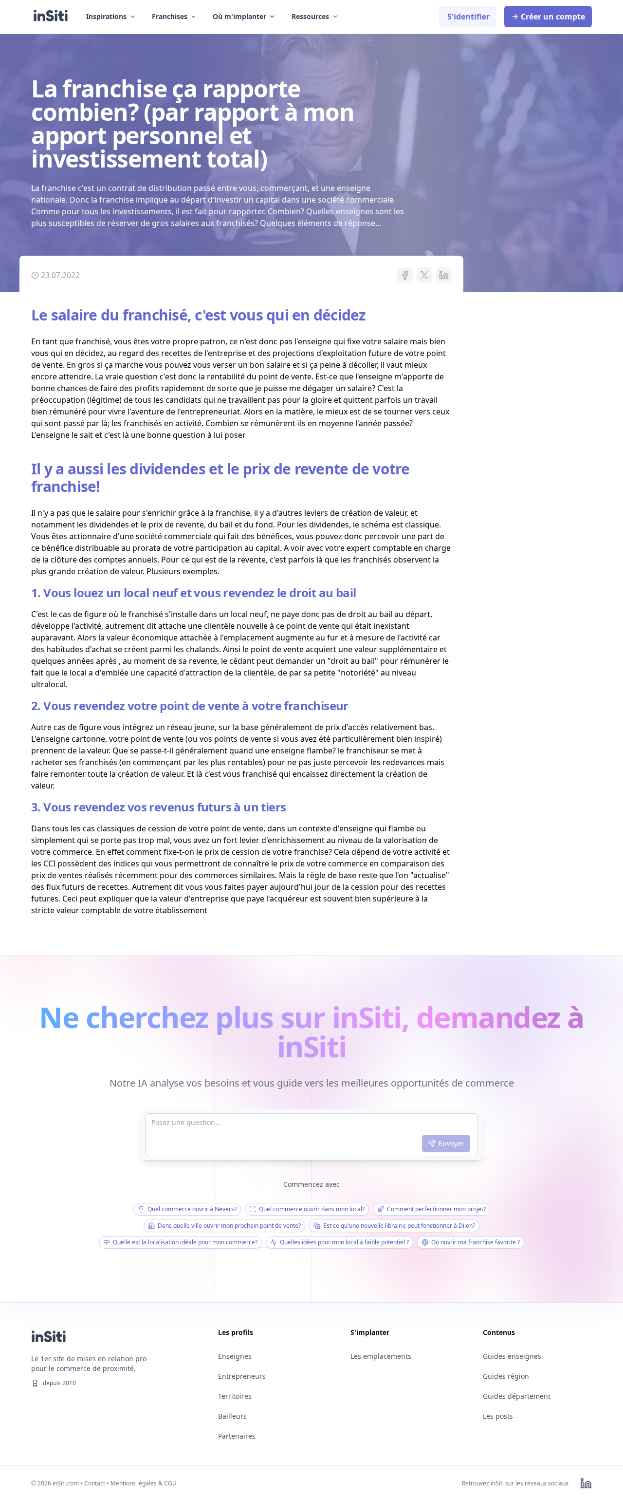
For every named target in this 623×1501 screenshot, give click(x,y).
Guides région (506, 1376)
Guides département (516, 1396)
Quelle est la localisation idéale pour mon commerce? (185, 1242)
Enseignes (235, 1356)
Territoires (235, 1396)
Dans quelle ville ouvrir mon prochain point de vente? (229, 1225)
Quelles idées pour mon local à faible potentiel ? (344, 1242)
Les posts (498, 1416)
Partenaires (237, 1436)
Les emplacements (380, 1356)
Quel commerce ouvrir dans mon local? (312, 1209)
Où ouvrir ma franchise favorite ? (475, 1242)
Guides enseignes (512, 1356)
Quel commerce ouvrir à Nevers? (192, 1209)
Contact (94, 1483)
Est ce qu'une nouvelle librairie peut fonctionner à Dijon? (399, 1225)
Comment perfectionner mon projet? (436, 1209)
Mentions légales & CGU (143, 1483)
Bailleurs (232, 1416)
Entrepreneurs (242, 1376)
